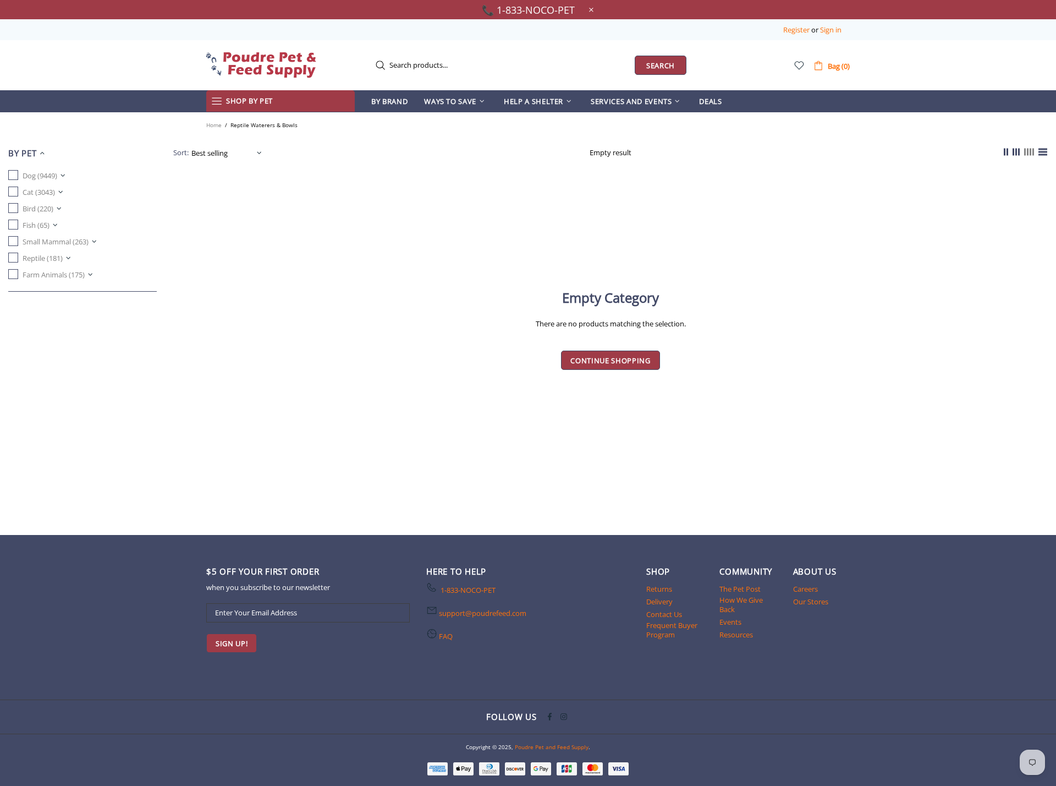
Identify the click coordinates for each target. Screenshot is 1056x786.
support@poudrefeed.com (482, 613)
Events (730, 622)
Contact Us (664, 614)
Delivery (659, 602)
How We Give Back (741, 605)
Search (660, 65)
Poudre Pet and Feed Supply (261, 65)
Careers (805, 589)
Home (214, 125)
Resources (736, 635)
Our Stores (810, 602)
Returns (659, 589)
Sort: (181, 152)
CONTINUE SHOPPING (610, 360)
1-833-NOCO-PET (468, 590)
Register (796, 30)
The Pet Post (740, 589)
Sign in (831, 30)
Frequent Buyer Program (671, 630)
